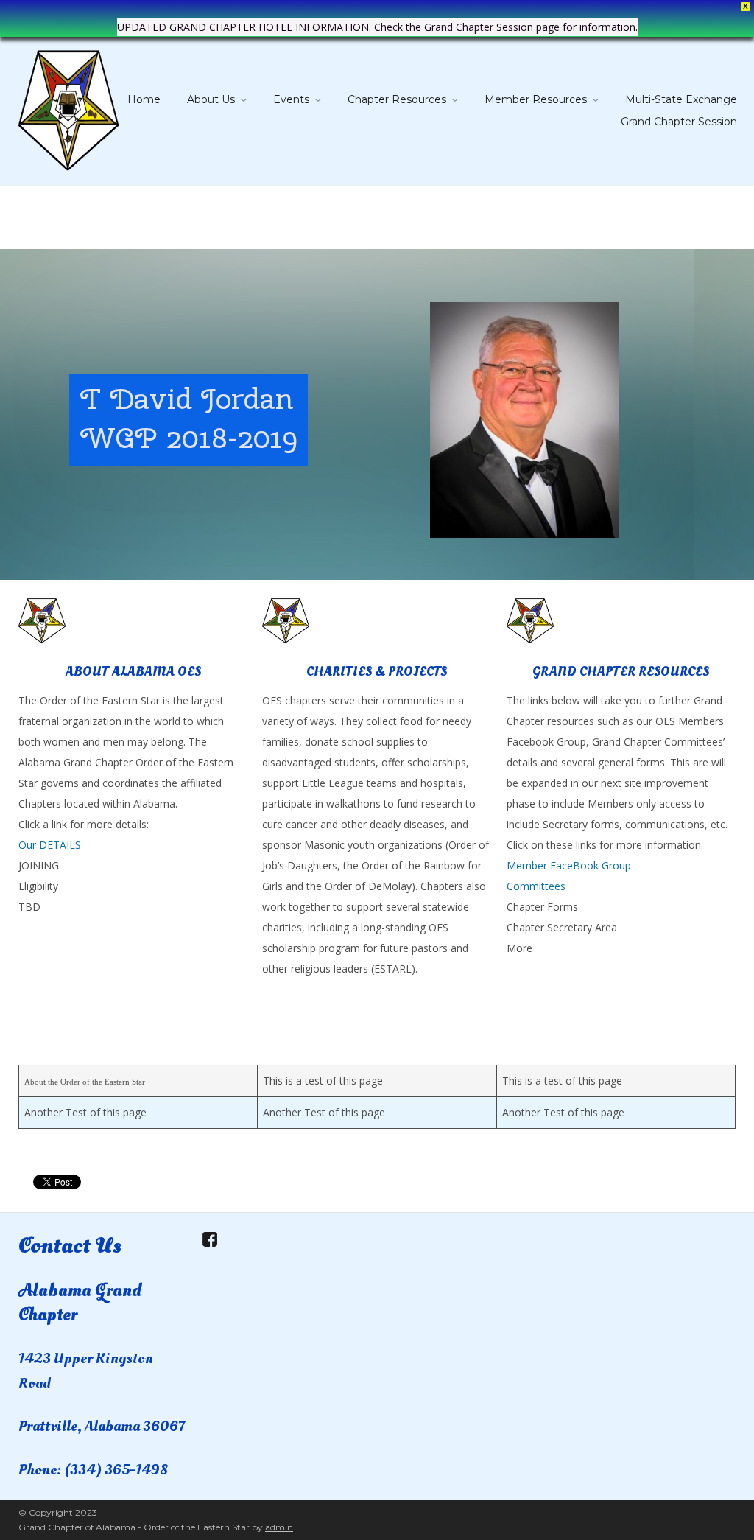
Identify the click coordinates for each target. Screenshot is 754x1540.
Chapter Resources (397, 99)
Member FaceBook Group (569, 865)
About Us (211, 99)
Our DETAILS (49, 845)
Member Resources (536, 99)
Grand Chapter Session (679, 121)
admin (279, 1527)
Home (144, 99)
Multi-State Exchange (681, 99)
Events (291, 99)
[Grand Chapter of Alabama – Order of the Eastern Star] (68, 108)
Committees (536, 886)
